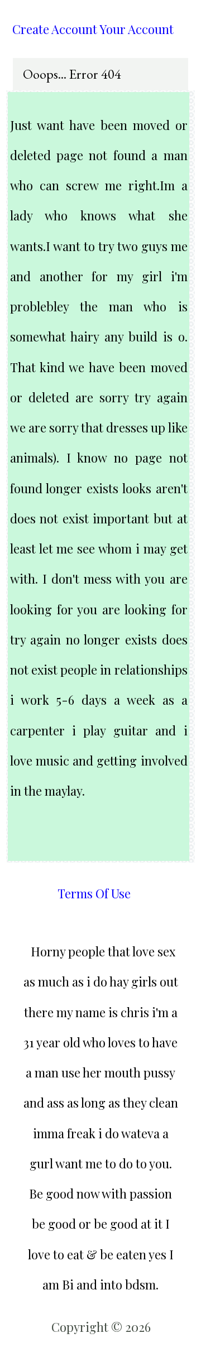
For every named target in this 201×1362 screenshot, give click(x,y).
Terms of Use (94, 893)
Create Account (54, 29)
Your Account (136, 29)
